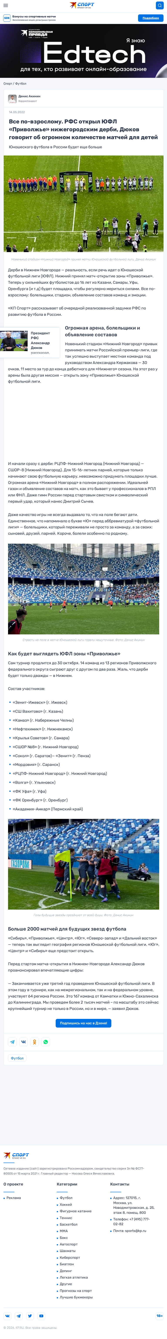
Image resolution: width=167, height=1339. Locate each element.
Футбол (20, 83)
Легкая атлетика (74, 1277)
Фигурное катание (76, 1211)
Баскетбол (68, 1224)
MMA (64, 1231)
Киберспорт (70, 1257)
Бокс (64, 1238)
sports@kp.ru (135, 1231)
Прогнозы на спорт (76, 1291)
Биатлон (67, 1264)
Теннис (66, 1218)
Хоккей (66, 1204)
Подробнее (151, 18)
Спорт (7, 83)
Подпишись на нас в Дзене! (83, 1023)
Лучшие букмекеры (76, 1297)
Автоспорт (69, 1244)
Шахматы (67, 1251)
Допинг (66, 1271)
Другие (66, 1284)
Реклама (14, 1198)
